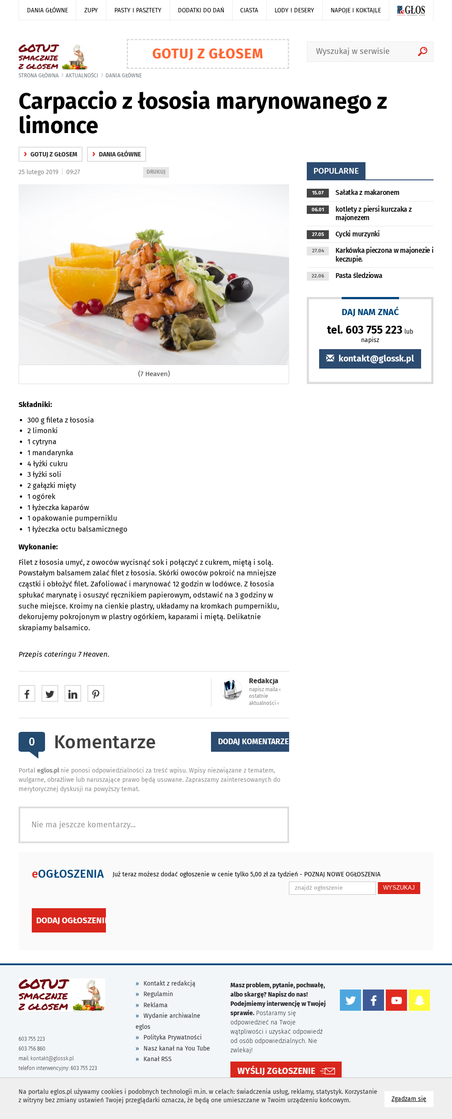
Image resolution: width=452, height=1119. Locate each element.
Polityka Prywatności (172, 1037)
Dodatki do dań (201, 10)
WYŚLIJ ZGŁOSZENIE (276, 1071)
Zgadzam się (412, 1099)
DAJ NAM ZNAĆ (370, 312)
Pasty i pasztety (138, 10)
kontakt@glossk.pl (375, 359)
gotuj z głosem (50, 154)
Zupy (91, 10)
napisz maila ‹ (265, 689)
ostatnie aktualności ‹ (264, 699)
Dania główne (47, 10)
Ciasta (249, 10)
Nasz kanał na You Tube (176, 1048)
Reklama (155, 1005)
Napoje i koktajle (356, 10)
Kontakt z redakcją (169, 983)
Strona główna (39, 75)
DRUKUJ (157, 173)
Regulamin (158, 994)
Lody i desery (294, 10)
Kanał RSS (157, 1059)
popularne (336, 171)
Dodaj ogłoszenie (71, 920)
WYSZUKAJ (399, 887)
